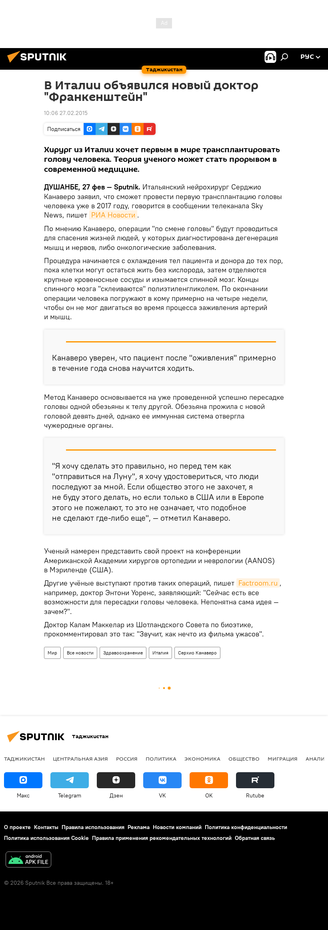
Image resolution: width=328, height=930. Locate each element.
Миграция (283, 758)
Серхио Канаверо (197, 653)
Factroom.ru (258, 583)
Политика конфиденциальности (246, 827)
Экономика (202, 758)
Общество (244, 758)
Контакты (46, 827)
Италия (160, 653)
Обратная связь (255, 837)
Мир (52, 653)
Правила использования (93, 827)
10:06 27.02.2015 (66, 113)
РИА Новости (113, 214)
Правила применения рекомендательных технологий (162, 837)
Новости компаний (177, 827)
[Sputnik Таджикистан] (39, 63)
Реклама (139, 827)
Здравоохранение (123, 653)
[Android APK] (28, 860)
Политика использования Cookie (46, 837)
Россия (127, 758)
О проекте (17, 827)
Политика (161, 758)
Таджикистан (24, 758)
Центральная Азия (80, 758)
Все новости (80, 653)
